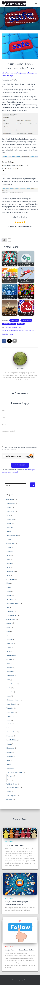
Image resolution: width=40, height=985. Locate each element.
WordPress (9, 799)
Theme (9, 539)
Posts (8, 680)
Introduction (10, 519)
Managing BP (10, 579)
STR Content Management (15, 772)
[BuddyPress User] (15, 3)
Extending (10, 551)
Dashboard (10, 639)
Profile (20, 323)
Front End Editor (12, 740)
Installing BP (10, 543)
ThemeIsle (27, 980)
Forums (9, 555)
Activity (9, 507)
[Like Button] (4, 240)
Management (10, 748)
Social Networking (7, 334)
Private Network (9, 323)
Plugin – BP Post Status (14, 845)
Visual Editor (11, 712)
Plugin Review (26, 320)
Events (9, 547)
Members (8, 327)
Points (8, 567)
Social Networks (11, 704)
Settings (9, 780)
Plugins (8, 720)
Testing (9, 575)
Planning (9, 563)
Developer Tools (11, 732)
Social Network (29, 331)
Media (8, 559)
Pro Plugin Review (11, 784)
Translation (10, 611)
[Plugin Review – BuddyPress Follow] (20, 930)
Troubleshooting (11, 615)
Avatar (8, 627)
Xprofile (9, 716)
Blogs (8, 583)
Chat (8, 635)
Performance (10, 599)
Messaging (10, 527)
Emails (9, 587)
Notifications (10, 676)
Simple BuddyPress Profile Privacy (12, 331)
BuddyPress (14, 320)
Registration (10, 692)
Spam (8, 607)
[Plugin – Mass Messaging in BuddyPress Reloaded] (20, 883)
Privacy (14, 327)
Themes (8, 791)
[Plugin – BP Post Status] (20, 833)
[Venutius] (20, 358)
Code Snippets (10, 503)
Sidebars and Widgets (13, 603)
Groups (9, 515)
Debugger (10, 776)
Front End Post (11, 655)
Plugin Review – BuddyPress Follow (20, 950)
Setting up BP (11, 571)
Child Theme (10, 511)
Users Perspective (11, 796)
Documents (10, 643)
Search (9, 696)
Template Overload (12, 535)
